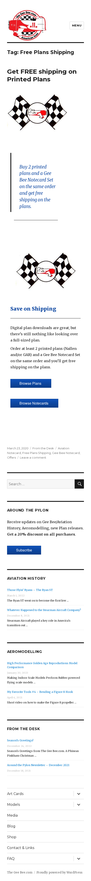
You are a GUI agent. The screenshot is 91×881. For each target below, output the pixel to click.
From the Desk (43, 448)
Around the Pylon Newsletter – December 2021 (38, 765)
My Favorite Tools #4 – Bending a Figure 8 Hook (40, 692)
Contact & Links (20, 848)
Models (13, 804)
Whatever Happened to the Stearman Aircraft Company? (44, 610)
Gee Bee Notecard (66, 453)
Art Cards (15, 794)
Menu (77, 25)
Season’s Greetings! (20, 740)
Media (12, 815)
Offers (11, 457)
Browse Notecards (34, 403)
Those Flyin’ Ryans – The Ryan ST (30, 590)
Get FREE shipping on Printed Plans (42, 75)
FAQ (11, 859)
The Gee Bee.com (19, 872)
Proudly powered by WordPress (59, 872)
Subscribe (24, 550)
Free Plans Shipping (36, 453)
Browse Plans (30, 383)
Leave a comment (33, 457)
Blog (11, 826)
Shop (11, 837)
